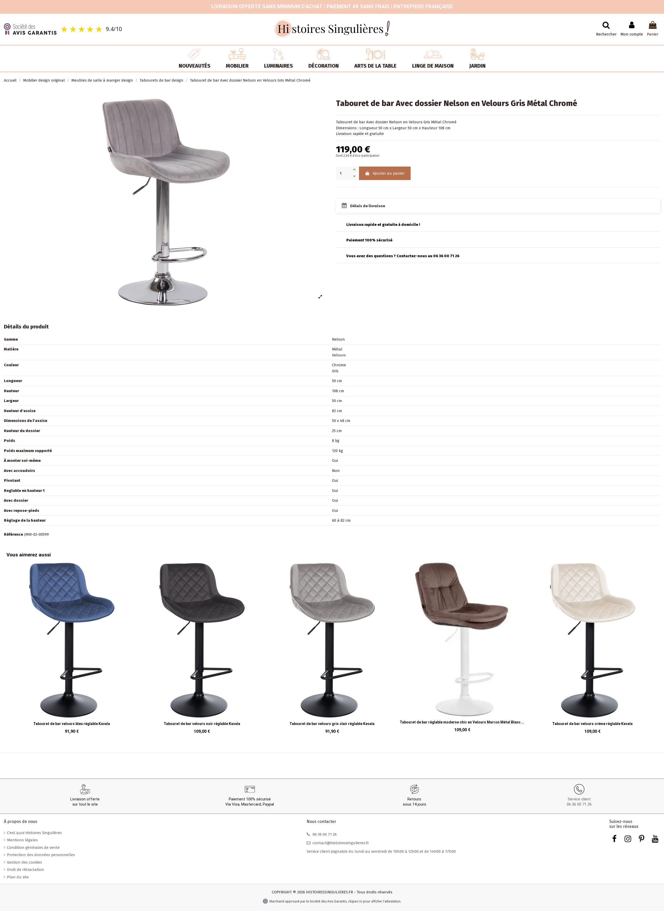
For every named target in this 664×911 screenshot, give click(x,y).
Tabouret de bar (350, 122)
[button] (11, 644)
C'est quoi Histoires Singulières (34, 832)
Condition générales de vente (33, 847)
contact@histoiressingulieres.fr (341, 843)
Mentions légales (22, 840)
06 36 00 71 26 (579, 804)
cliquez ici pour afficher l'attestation (374, 901)
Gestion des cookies (24, 862)
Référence (13, 534)
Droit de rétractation (25, 869)
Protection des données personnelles (41, 854)
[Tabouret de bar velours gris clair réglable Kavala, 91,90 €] (220, 649)
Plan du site (18, 877)
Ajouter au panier (389, 173)
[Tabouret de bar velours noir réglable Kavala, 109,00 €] (90, 649)
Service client (579, 799)
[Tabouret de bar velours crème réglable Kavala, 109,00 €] (480, 649)
